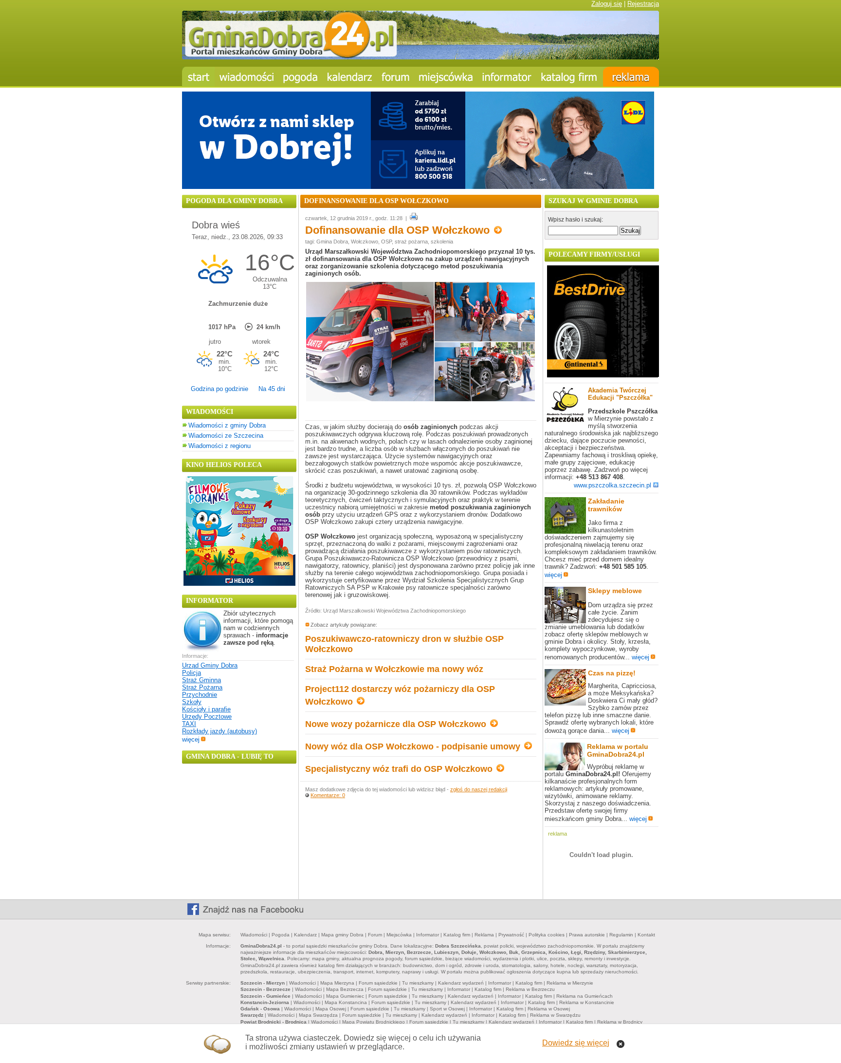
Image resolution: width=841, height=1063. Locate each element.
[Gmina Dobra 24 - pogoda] (300, 77)
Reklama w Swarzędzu (555, 1015)
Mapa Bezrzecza (345, 989)
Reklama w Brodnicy (619, 1022)
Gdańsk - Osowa (260, 1008)
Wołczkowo (364, 241)
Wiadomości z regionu (219, 445)
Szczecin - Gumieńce (265, 996)
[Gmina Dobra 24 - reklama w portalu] (631, 77)
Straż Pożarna (202, 687)
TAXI (189, 723)
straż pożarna (411, 241)
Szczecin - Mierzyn (262, 983)
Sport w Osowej (447, 1008)
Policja (191, 672)
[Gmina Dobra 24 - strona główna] (198, 77)
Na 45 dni (271, 388)
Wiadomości (253, 934)
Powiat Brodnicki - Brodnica (273, 1022)
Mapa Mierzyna (337, 983)
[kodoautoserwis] (603, 375)
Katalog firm (456, 934)
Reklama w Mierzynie (570, 983)
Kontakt (646, 934)
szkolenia (442, 241)
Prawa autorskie (587, 934)
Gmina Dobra (332, 241)
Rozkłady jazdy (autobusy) (219, 731)
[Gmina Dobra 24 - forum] (395, 77)
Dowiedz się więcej (575, 1043)
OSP (386, 241)
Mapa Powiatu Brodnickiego (373, 1022)
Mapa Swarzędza (318, 1015)
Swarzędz (251, 1015)
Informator (427, 934)
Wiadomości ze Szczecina (225, 435)
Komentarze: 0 (328, 795)
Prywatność (511, 934)
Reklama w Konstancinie (586, 1002)
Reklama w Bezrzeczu (530, 989)
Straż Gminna (201, 680)
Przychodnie (199, 694)
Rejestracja (643, 3)
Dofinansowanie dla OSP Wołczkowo (399, 230)
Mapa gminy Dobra (342, 934)
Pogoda (281, 934)
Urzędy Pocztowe (207, 716)
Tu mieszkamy (418, 983)
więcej (191, 739)
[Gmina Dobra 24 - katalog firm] (569, 77)
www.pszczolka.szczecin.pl (612, 485)
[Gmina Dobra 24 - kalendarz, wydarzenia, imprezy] (350, 77)
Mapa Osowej (330, 1008)
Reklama (484, 934)
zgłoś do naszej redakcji (478, 789)
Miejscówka (399, 934)
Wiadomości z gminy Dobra (227, 425)
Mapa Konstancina (346, 1002)
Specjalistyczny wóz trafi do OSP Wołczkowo (400, 769)
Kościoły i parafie (206, 709)
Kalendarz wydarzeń (461, 983)
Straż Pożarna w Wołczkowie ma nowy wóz (394, 669)
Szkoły (191, 702)
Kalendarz (305, 934)
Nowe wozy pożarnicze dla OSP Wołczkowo (397, 724)
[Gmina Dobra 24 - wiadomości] (246, 77)
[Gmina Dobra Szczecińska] (445, 77)
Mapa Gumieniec (345, 996)
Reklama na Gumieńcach (584, 996)
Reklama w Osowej (549, 1008)
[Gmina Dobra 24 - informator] (506, 77)
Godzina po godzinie (219, 388)
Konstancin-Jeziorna (264, 1002)
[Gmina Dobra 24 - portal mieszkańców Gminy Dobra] (420, 57)
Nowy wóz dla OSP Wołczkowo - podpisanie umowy (414, 746)
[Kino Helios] (239, 583)
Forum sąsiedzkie (378, 983)
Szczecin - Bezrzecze (265, 989)
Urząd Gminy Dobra (210, 665)
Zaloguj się (606, 3)
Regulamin (621, 934)
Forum (375, 934)
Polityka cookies (547, 934)
